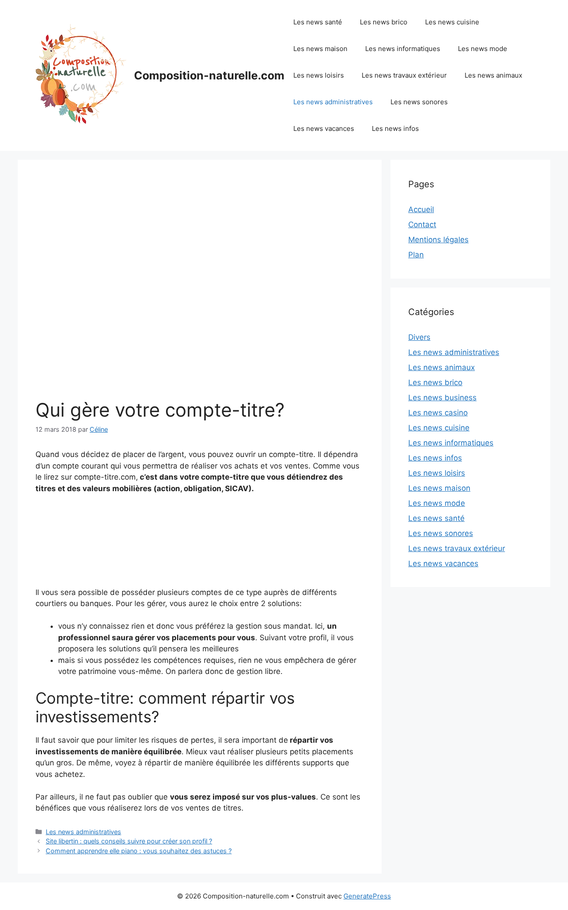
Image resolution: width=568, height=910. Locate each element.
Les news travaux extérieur (404, 75)
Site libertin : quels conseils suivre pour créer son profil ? (129, 841)
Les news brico (383, 22)
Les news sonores (419, 102)
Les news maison (320, 48)
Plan (416, 254)
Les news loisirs (318, 75)
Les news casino (438, 412)
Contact (422, 224)
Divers (419, 337)
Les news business (442, 397)
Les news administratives (333, 102)
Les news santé (317, 22)
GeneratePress (367, 896)
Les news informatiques (402, 48)
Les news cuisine (452, 22)
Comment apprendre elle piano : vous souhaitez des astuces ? (139, 851)
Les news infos (395, 128)
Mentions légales (438, 239)
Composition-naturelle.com (209, 75)
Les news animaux (493, 75)
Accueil (421, 209)
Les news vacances (323, 128)
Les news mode (482, 48)
